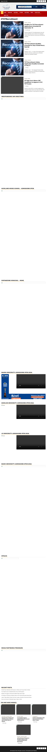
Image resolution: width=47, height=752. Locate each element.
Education (18, 736)
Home (5, 12)
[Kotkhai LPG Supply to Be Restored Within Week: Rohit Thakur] (39, 709)
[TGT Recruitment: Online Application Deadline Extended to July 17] (12, 66)
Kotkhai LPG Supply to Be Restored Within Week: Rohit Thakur (13, 693)
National (16, 12)
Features (27, 12)
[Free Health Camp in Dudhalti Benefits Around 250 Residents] (23, 709)
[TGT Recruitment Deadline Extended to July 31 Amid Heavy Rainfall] (12, 48)
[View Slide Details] (23, 665)
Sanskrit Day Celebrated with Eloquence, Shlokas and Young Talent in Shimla (15, 689)
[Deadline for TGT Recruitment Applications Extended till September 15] (12, 29)
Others (21, 12)
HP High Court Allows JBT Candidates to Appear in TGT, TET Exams (33, 82)
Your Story (37, 12)
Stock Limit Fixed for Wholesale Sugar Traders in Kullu (11, 699)
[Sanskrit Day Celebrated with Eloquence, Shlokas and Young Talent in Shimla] (8, 709)
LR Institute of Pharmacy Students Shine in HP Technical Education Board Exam (16, 695)
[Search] (45, 12)
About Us (6, 15)
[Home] (2, 12)
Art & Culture (4, 716)
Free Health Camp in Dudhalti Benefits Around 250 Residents (12, 691)
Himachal (10, 12)
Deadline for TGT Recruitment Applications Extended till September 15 (33, 26)
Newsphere (28, 750)
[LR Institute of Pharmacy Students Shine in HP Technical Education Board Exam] (23, 730)
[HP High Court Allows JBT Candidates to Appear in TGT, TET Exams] (12, 85)
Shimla (29, 78)
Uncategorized (35, 716)
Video (32, 12)
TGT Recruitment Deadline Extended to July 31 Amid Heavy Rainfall (34, 45)
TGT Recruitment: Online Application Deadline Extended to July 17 (34, 63)
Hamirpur (25, 22)
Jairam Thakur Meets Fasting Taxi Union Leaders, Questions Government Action (16, 697)
